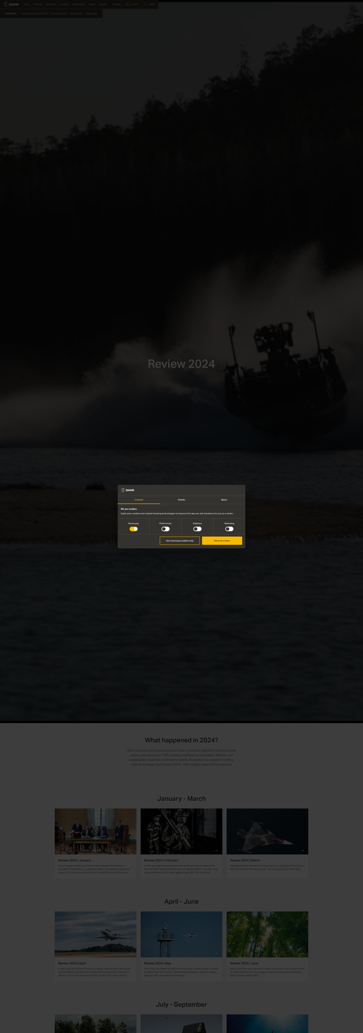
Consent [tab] (139, 499)
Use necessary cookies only (180, 540)
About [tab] (224, 499)
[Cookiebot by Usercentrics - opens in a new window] (229, 490)
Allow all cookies (222, 540)
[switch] (166, 529)
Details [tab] (181, 499)
